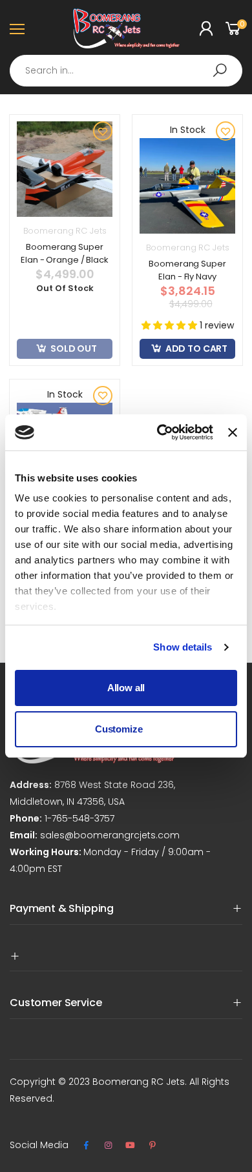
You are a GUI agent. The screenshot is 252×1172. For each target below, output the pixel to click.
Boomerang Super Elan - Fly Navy (187, 270)
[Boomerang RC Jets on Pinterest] (152, 1145)
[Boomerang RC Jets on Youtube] (130, 1145)
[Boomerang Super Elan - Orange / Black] (64, 169)
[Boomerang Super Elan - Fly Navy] (187, 186)
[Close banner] (232, 432)
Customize (119, 728)
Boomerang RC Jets (65, 231)
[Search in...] (219, 70)
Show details (182, 647)
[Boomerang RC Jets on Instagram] (107, 1145)
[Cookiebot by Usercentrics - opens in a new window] (160, 432)
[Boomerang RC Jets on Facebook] (85, 1145)
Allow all (126, 687)
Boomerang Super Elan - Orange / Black (64, 253)
